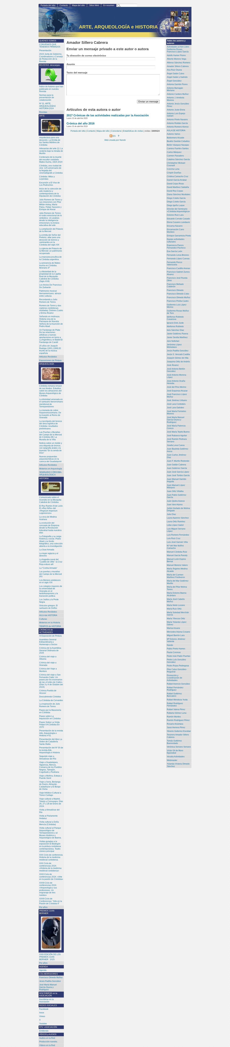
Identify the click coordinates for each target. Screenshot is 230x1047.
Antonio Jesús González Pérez (178, 105)
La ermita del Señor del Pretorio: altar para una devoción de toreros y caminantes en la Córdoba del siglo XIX (50, 240)
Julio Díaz (171, 514)
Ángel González (174, 81)
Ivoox (41, 1012)
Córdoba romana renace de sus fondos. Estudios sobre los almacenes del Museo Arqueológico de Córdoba (50, 391)
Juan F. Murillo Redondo (178, 461)
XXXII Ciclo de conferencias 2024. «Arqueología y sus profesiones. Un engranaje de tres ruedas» (48, 889)
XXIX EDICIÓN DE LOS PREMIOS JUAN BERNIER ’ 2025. (50, 956)
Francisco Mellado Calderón (175, 285)
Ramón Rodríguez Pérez (178, 720)
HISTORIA (44, 478)
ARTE (42, 116)
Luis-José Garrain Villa (177, 542)
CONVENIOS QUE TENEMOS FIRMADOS (49, 45)
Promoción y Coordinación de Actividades (174, 678)
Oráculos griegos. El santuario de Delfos (48, 606)
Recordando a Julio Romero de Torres (48, 300)
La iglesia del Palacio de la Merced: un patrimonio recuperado (50, 251)
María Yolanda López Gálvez (176, 623)
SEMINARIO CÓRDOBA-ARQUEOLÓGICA (50, 473)
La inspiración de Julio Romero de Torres (49, 705)
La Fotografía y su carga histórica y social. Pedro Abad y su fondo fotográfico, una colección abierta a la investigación (51, 541)
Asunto (71, 64)
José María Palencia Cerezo (176, 427)
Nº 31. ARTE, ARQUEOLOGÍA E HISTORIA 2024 (47, 106)
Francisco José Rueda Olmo (177, 279)
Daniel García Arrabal (177, 180)
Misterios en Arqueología (50, 469)
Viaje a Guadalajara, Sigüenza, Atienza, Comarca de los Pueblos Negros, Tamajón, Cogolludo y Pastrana (50, 767)
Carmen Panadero (175, 156)
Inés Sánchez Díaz (175, 330)
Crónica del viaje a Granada (47, 663)
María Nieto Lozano (176, 605)
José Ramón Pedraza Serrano (177, 440)
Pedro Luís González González (176, 660)
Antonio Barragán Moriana (175, 89)
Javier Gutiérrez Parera (177, 334)
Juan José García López (178, 472)
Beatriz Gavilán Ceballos (178, 141)
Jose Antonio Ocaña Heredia (176, 382)
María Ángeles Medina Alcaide (177, 570)
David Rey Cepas (175, 191)
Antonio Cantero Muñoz (178, 94)
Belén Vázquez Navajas (178, 145)
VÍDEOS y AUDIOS (47, 1034)
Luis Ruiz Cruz (173, 538)
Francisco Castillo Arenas (178, 268)
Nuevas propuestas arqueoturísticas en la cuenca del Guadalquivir (50, 459)
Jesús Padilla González (177, 351)
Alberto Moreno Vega (176, 59)
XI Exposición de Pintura (50, 636)
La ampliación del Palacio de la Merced (51, 230)
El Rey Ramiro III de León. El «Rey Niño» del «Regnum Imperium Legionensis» (51, 509)
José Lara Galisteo (175, 407)
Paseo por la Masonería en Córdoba (50, 711)
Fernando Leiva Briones (178, 255)
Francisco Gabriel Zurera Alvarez (178, 273)
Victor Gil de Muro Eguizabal (175, 751)
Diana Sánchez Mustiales (178, 194)
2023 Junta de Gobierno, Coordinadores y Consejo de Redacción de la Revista (51, 58)
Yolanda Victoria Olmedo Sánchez (178, 765)
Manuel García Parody (177, 555)
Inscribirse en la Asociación (46, 1000)
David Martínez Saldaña (178, 187)
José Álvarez (173, 365)
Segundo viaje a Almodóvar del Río (47, 757)
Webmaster (172, 760)
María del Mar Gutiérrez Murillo (177, 582)
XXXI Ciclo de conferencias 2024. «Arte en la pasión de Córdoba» (51, 876)
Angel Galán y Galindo (177, 77)
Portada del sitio (48, 5)
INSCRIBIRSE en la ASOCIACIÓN (48, 994)
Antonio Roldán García (177, 123)
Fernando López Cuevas (178, 258)
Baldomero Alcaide (175, 138)
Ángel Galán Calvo (175, 73)
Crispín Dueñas (174, 173)
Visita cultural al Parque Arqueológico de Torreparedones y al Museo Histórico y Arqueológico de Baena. (50, 833)
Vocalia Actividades (176, 756)
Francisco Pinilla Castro (178, 301)
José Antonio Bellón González (176, 370)
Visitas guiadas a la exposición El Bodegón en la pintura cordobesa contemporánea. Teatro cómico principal (50, 846)
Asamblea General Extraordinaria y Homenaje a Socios (48, 642)
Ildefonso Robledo (175, 326)
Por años (43, 907)
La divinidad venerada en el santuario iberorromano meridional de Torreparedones (51, 403)
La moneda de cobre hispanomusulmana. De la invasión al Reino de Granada (50, 414)
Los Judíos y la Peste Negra (49, 600)
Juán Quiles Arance (176, 501)
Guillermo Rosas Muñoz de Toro (178, 312)
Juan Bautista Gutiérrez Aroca (177, 450)
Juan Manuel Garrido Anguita (176, 480)
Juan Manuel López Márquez (176, 486)
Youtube (43, 1023)
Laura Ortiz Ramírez (176, 521)
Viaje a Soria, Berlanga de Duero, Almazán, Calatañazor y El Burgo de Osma (49, 785)
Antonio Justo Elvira (176, 110)
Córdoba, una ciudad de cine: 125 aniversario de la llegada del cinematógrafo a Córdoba (51, 169)
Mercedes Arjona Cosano (178, 632)
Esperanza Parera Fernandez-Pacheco (176, 246)
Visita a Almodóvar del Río (49, 811)
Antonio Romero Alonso (178, 127)
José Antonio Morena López (176, 376)
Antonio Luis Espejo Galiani (176, 114)
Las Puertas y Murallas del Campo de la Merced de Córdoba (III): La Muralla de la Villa (50, 436)
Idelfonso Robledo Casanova (175, 318)
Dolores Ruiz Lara (175, 215)
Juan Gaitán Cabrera (176, 464)
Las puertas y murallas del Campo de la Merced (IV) (50, 574)
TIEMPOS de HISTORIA (50, 626)
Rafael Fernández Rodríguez (175, 688)
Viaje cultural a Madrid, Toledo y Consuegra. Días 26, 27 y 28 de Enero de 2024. (51, 802)
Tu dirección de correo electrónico (86, 55)
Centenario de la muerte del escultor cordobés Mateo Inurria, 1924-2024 (50, 159)
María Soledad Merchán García (178, 613)
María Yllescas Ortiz (176, 618)
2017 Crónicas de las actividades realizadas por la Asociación (108, 115)
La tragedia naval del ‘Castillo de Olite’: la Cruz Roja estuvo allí (50, 562)
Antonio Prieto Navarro (177, 119)
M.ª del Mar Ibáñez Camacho (175, 546)
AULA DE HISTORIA (176, 130)
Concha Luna (173, 169)
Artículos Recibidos (48, 465)
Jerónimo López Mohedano (174, 345)
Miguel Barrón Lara (176, 635)
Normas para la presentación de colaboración (46, 97)
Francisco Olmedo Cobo (178, 294)
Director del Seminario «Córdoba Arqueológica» (178, 210)
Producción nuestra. (48, 1041)
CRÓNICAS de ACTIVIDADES (46, 631)
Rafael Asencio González (178, 684)
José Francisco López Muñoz (177, 395)
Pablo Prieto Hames (176, 648)
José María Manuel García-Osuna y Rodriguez (175, 419)
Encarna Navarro (175, 226)
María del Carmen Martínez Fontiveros (176, 576)
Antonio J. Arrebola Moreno (175, 98)
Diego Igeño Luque (176, 205)
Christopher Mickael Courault (176, 164)
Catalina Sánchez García (178, 159)
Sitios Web (94, 5)
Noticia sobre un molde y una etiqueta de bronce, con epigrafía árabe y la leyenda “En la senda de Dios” (50, 448)
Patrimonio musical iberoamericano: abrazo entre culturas (50, 293)
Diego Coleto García (176, 198)
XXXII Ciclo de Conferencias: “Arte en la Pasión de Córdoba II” (50, 901)
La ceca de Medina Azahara (48, 518)
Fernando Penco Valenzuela (174, 263)
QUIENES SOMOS (47, 41)
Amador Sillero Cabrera (178, 66)
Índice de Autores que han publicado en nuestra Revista (51, 89)
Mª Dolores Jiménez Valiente (176, 640)
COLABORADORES (48, 974)
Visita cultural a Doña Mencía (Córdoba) (49, 823)
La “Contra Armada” (48, 568)
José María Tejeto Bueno (178, 432)
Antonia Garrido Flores (177, 84)
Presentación (45, 50)
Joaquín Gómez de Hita (177, 358)
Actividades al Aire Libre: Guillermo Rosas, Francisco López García (178, 49)
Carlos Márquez (174, 152)
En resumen (108, 5)
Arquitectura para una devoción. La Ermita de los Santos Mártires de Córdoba (49, 141)
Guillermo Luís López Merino (176, 306)
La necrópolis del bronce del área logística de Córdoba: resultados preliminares (50, 425)
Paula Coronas (174, 652)
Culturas (43, 619)
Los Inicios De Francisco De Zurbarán (50, 286)
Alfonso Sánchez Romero (178, 62)
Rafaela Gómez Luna (176, 713)
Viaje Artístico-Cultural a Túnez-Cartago (50, 794)
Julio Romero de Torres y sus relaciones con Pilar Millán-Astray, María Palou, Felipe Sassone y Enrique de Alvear (50, 204)
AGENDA (43, 967)
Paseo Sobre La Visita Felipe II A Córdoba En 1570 (49, 724)
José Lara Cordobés (176, 404)
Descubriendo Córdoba (50, 696)
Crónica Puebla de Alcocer (47, 691)
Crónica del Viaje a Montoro (48, 670)
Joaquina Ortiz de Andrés (178, 361)
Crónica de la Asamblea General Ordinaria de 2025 (50, 650)
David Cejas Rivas (175, 183)
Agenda (42, 970)
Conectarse (116, 131)
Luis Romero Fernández (178, 535)
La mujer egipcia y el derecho (48, 554)
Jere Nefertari (173, 341)
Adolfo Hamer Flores (176, 55)
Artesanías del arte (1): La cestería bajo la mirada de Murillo (51, 151)
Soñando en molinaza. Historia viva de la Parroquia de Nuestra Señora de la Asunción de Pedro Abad (51, 321)
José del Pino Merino (176, 387)
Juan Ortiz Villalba (175, 491)
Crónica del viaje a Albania (47, 657)
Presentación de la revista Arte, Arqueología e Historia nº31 (51, 733)
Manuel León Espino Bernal (176, 560)
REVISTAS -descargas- (49, 65)
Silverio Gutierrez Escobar (179, 731)
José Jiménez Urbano (177, 400)
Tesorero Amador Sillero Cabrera (178, 736)
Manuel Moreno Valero (177, 565)
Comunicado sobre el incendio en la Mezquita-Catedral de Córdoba (50, 499)
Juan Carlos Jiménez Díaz (176, 456)
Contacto (64, 5)
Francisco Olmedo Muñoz (178, 297)
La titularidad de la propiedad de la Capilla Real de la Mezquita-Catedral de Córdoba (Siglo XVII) (50, 276)
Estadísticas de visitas (133, 131)
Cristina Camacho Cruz (177, 176)
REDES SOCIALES (48, 1005)
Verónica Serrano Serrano (179, 747)
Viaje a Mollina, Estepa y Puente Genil (50, 777)
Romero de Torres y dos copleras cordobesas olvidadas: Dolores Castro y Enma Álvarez (51, 309)
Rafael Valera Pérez (176, 709)
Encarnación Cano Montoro (175, 230)
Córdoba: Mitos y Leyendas (47, 177)
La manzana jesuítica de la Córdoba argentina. (50, 258)
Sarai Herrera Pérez (176, 727)
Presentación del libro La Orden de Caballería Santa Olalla (50, 741)
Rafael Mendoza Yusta (177, 700)
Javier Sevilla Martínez (177, 337)
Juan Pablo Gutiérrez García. (176, 496)
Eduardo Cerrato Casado (178, 219)
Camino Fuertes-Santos (178, 148)
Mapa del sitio (78, 5)
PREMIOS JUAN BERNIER (46, 912)
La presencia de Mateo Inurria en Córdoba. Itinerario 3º (49, 265)
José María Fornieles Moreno (176, 412)
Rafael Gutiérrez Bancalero (174, 694)
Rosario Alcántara (175, 724)
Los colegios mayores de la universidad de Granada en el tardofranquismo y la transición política (50, 591)
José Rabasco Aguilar (177, 435)
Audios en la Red (47, 1038)
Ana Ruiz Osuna (174, 70)
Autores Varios (173, 134)
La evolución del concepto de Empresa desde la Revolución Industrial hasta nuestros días (50, 528)
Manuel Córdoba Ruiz (177, 552)
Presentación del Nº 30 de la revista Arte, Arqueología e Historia (51, 750)
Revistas (43, 112)
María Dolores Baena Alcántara (176, 594)
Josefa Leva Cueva (176, 445)
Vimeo (42, 1016)
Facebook (43, 1009)
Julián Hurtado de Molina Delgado (178, 509)
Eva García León (174, 251)
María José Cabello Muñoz (176, 600)
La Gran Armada (46, 550)
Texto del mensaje (77, 72)
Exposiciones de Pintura (50, 360)
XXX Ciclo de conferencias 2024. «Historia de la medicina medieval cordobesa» (50, 867)
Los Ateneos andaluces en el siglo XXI (50, 581)
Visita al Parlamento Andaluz (48, 817)
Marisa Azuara (173, 628)
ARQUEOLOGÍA (46, 364)
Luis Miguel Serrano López (176, 530)
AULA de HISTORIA (48, 615)
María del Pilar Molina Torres (177, 588)
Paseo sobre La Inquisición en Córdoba (50, 717)
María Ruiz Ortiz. (174, 609)
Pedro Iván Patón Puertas (178, 656)
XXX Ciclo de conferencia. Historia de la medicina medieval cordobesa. (51, 857)
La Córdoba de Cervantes (51, 700)
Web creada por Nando (115, 140)
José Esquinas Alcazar (177, 391)
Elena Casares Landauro (178, 222)
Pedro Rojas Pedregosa (178, 665)
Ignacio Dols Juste (175, 323)
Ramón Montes (174, 717)
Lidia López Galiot (175, 525)
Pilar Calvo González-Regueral (177, 670)
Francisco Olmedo (175, 290)
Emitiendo (43, 1031)
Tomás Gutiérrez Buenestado (174, 742)
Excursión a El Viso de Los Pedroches (49, 183)
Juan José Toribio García (178, 475)
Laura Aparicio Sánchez (178, 518)
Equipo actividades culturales (175, 240)
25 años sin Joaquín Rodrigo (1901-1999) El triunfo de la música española (50, 349)
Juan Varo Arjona (175, 504)
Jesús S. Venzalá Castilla (178, 354)
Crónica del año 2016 (80, 123)
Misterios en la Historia (49, 622)
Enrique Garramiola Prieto (179, 236)
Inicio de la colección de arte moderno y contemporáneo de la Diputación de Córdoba (50, 192)
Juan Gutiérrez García (177, 468)
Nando (170, 645)
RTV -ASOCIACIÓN (48, 1027)
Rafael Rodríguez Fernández (175, 704)
